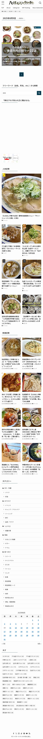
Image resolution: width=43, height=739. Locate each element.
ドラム (7, 548)
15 (33, 628)
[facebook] (14, 733)
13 (21, 628)
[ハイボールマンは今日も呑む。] (21, 3)
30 (38, 635)
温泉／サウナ (9, 522)
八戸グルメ (23, 667)
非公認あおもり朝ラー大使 (25, 705)
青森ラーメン (33, 698)
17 (5, 632)
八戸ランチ (34, 667)
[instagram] (19, 733)
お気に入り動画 (10, 539)
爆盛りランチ (34, 691)
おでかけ (7, 501)
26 (16, 635)
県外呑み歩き (9, 598)
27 (21, 635)
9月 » (39, 644)
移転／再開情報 (10, 602)
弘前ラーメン (20, 674)
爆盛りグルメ (21, 691)
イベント (8, 505)
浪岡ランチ (28, 688)
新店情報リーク (10, 585)
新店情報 (8, 581)
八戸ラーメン (8, 670)
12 (16, 628)
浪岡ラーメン (8, 691)
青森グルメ (8, 698)
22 (33, 632)
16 (38, 628)
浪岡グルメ (15, 688)
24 (5, 635)
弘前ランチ (8, 674)
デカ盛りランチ (32, 656)
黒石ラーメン (31, 709)
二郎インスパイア (19, 660)
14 (27, 628)
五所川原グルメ (19, 663)
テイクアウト (9, 560)
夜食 (6, 577)
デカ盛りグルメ (18, 656)
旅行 (6, 518)
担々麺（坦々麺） (24, 677)
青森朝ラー (22, 702)
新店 (36, 677)
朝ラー (6, 684)
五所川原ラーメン (9, 667)
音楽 (5, 535)
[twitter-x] (16, 733)
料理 (6, 497)
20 (21, 632)
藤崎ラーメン (31, 695)
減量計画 (8, 531)
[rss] (29, 733)
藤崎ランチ (19, 695)
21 (27, 632)
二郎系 (32, 660)
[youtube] (27, 733)
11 (10, 628)
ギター (7, 543)
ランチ (7, 573)
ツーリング (8, 514)
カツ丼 (6, 656)
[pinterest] (24, 733)
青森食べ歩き (8, 705)
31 (5, 639)
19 (16, 632)
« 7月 (3, 644)
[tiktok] (21, 733)
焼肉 (6, 594)
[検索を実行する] (39, 93)
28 (27, 635)
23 (38, 632)
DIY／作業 (7, 488)
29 (33, 635)
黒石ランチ (19, 709)
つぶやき (7, 526)
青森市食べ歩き (9, 702)
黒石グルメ (7, 709)
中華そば (7, 660)
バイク (7, 492)
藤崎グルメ (7, 695)
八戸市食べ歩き (22, 670)
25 (10, 635)
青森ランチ (20, 698)
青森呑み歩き (9, 606)
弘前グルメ (35, 670)
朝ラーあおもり (18, 684)
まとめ (7, 565)
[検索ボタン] (40, 3)
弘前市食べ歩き (9, 677)
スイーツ (8, 556)
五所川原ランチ (33, 663)
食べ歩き (7, 552)
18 (10, 632)
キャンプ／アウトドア (12, 509)
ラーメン (8, 569)
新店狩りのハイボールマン (23, 681)
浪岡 (5, 688)
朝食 (6, 589)
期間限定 (32, 684)
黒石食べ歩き (8, 712)
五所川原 (7, 663)
